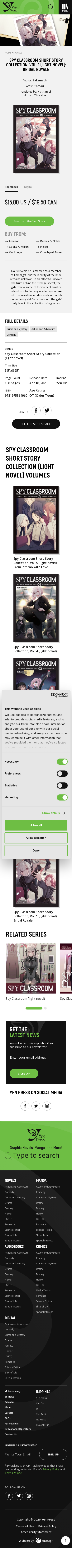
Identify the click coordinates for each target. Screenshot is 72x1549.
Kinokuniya (15, 252)
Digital (10, 1318)
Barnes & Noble (50, 241)
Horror (8, 1213)
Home (8, 52)
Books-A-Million (19, 246)
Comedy (11, 334)
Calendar (9, 1402)
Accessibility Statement (36, 1532)
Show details (51, 813)
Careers (9, 1412)
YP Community (13, 1391)
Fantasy (9, 1208)
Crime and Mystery (17, 329)
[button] (34, 1008)
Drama (8, 1202)
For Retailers (12, 1423)
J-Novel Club (42, 1425)
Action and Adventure (43, 329)
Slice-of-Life (11, 1235)
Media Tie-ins (43, 1290)
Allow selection (36, 837)
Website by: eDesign (36, 1540)
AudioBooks (14, 1246)
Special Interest (13, 1240)
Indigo (44, 246)
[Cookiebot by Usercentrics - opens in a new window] (51, 695)
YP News (9, 1396)
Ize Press (41, 1419)
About (8, 1407)
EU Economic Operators (18, 1429)
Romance (10, 1224)
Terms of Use (13, 1473)
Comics (41, 1246)
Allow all (36, 825)
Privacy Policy (51, 1469)
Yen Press (41, 1398)
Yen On (40, 1403)
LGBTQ (8, 1219)
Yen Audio (41, 1414)
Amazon (14, 241)
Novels (17, 52)
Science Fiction (13, 1229)
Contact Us (11, 1434)
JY (37, 1408)
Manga (41, 1180)
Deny (36, 850)
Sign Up (53, 1454)
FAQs (8, 1418)
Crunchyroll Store (51, 252)
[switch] (62, 773)
